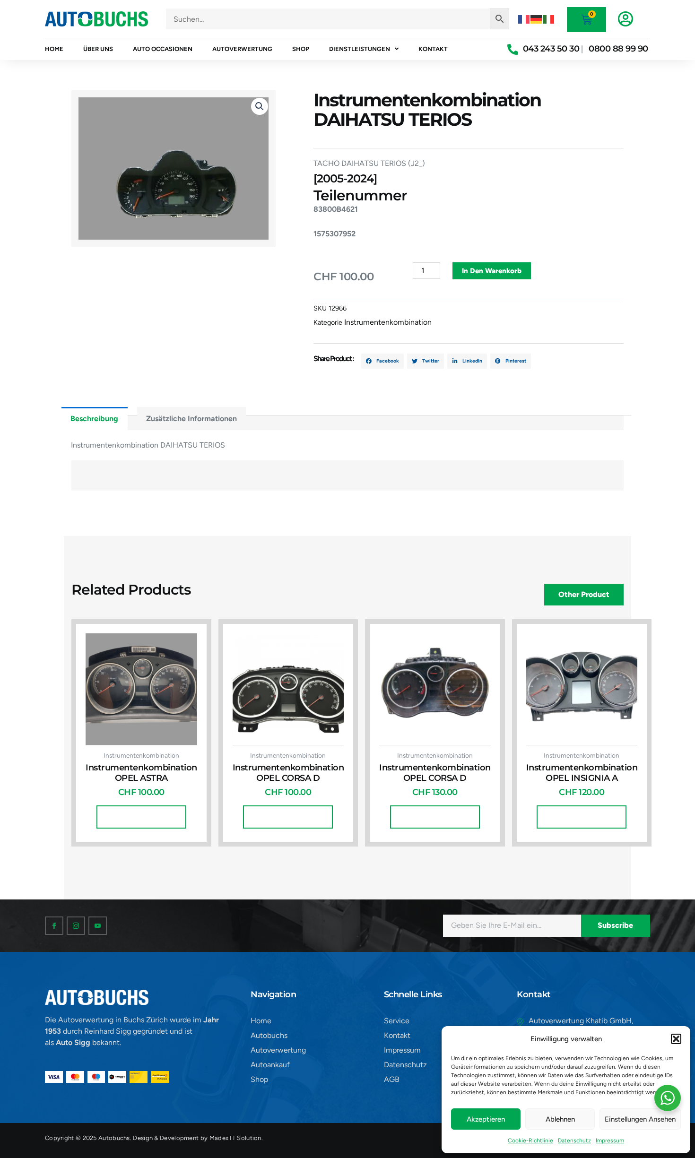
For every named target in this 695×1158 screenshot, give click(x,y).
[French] (524, 18)
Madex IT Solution (235, 1137)
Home (54, 48)
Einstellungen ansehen (640, 1119)
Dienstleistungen (359, 48)
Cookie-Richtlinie (530, 1140)
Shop (300, 48)
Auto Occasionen (162, 48)
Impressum (610, 1140)
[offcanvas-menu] (625, 19)
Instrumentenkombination (388, 322)
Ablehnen (560, 1119)
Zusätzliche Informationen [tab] (191, 418)
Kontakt (433, 48)
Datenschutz (574, 1140)
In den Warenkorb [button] (141, 816)
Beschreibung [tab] (94, 418)
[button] (676, 1039)
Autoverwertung (242, 48)
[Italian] (549, 18)
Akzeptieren (486, 1119)
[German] (536, 18)
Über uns (98, 48)
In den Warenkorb (491, 271)
